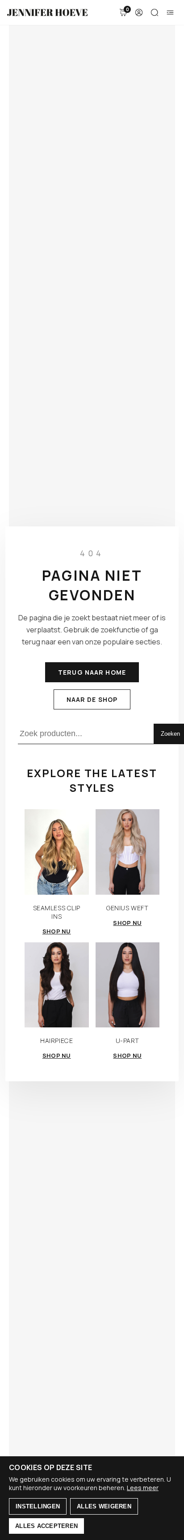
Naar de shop (92, 699)
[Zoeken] (154, 12)
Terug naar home (92, 672)
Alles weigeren (104, 1506)
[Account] (139, 12)
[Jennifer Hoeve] (47, 12)
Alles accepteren (46, 1526)
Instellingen (38, 1506)
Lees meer (143, 1487)
